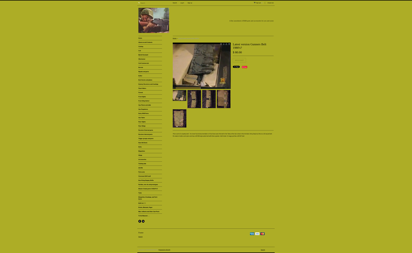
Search (175, 3)
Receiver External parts (145, 130)
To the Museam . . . (144, 216)
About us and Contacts (145, 42)
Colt (139, 51)
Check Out (270, 3)
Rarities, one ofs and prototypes (148, 184)
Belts (140, 147)
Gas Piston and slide (144, 105)
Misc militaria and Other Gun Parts (148, 211)
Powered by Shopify (164, 250)
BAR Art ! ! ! (142, 203)
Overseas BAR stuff (144, 176)
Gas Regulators (143, 109)
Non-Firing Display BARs (146, 180)
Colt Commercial (143, 63)
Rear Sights (142, 122)
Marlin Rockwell (143, 55)
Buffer (140, 76)
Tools (140, 193)
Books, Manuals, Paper (145, 207)
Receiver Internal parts (145, 134)
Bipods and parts (143, 72)
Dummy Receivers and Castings (148, 84)
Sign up (190, 3)
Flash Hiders (142, 88)
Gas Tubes (141, 118)
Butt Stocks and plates (145, 80)
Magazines (141, 151)
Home (140, 38)
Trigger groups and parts (145, 138)
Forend (140, 92)
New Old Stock (142, 143)
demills (140, 168)
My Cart (259, 3)
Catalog (140, 46)
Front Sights (142, 97)
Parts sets (141, 172)
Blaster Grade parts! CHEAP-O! (148, 189)
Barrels (140, 67)
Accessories (142, 159)
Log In (182, 3)
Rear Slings (141, 126)
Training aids (142, 164)
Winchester (141, 59)
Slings (140, 155)
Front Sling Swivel (143, 101)
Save (245, 67)
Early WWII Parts (143, 113)
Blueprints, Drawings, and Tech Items (147, 198)
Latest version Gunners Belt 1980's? (188, 38)
